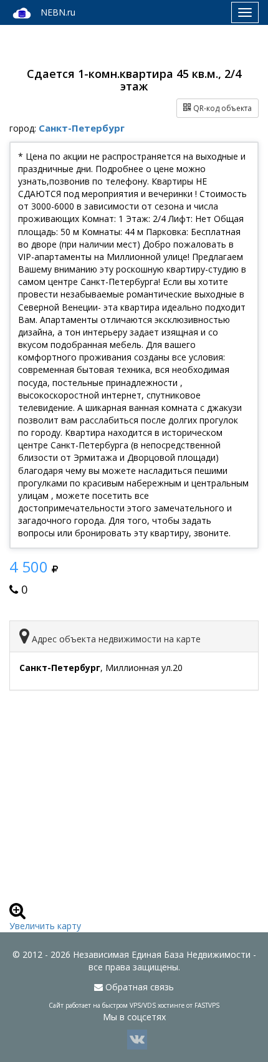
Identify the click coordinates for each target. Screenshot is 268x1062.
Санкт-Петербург (82, 128)
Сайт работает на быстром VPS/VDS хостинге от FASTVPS (134, 1005)
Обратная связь (138, 987)
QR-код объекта (221, 108)
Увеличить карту (45, 926)
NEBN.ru (58, 12)
